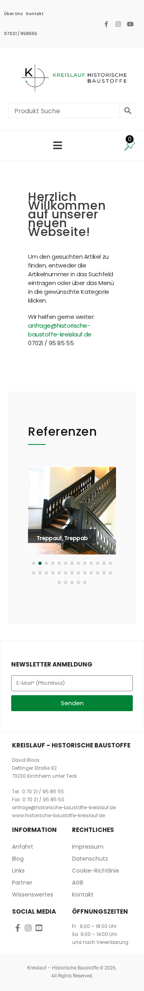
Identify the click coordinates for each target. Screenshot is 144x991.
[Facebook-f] (106, 24)
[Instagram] (118, 24)
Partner (22, 883)
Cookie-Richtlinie (95, 871)
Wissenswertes (32, 895)
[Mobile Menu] (57, 145)
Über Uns (13, 14)
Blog (18, 859)
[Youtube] (130, 24)
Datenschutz (90, 859)
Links (18, 871)
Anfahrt (22, 847)
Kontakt (35, 14)
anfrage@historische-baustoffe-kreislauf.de (60, 329)
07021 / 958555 (20, 34)
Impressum (88, 847)
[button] (39, 528)
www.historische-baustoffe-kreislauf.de (58, 815)
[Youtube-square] (39, 927)
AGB (77, 883)
